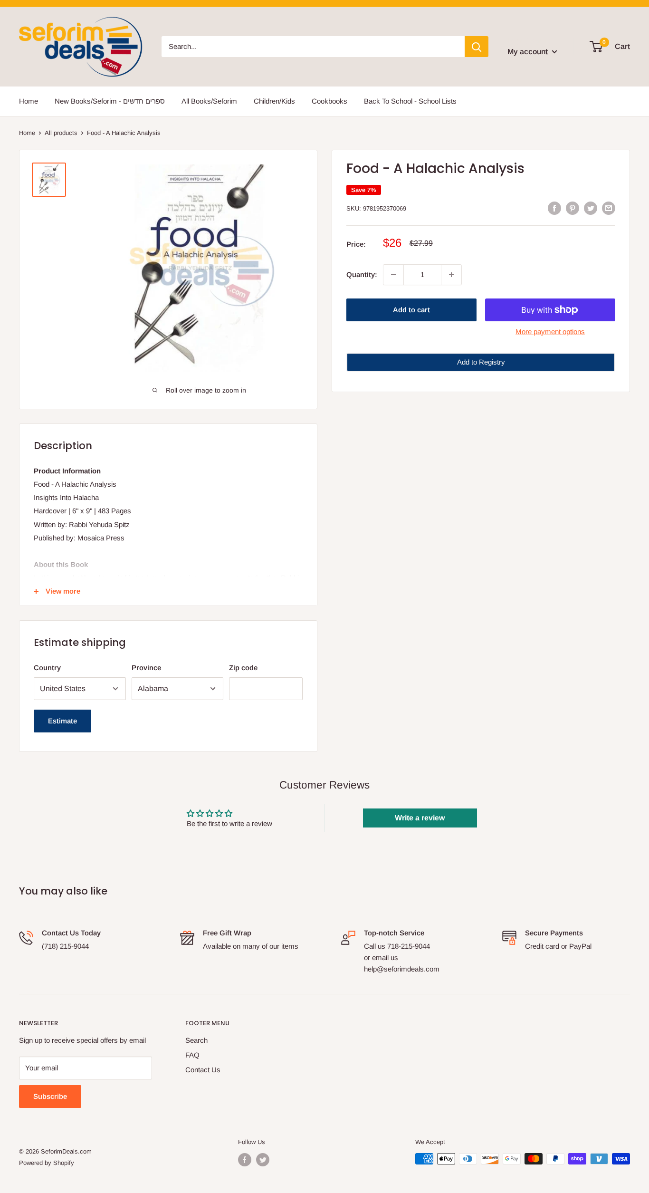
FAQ (192, 1055)
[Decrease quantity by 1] (393, 275)
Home (28, 101)
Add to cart (411, 310)
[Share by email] (608, 207)
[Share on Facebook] (554, 207)
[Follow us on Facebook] (244, 1159)
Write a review (420, 818)
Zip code (243, 668)
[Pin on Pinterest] (572, 207)
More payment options (550, 331)
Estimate (62, 721)
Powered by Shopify (46, 1162)
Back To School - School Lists (410, 101)
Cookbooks (329, 101)
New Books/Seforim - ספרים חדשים (110, 101)
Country (47, 668)
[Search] (476, 46)
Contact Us (202, 1070)
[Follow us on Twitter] (262, 1159)
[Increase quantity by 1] (451, 275)
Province (146, 668)
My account (528, 52)
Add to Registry (481, 362)
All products (61, 132)
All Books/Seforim (209, 101)
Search (196, 1040)
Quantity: (361, 274)
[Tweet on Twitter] (590, 207)
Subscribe (50, 1096)
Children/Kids (274, 101)
